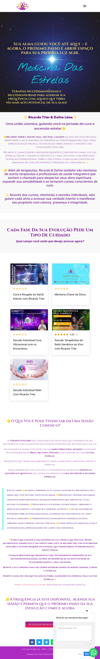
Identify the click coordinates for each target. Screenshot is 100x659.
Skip (80, 654)
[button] (44, 267)
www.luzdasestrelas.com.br (29, 584)
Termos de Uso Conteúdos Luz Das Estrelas (50, 654)
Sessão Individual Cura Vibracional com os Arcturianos (27, 344)
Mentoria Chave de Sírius (70, 294)
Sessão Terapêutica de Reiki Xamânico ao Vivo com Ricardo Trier (69, 344)
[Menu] (84, 6)
